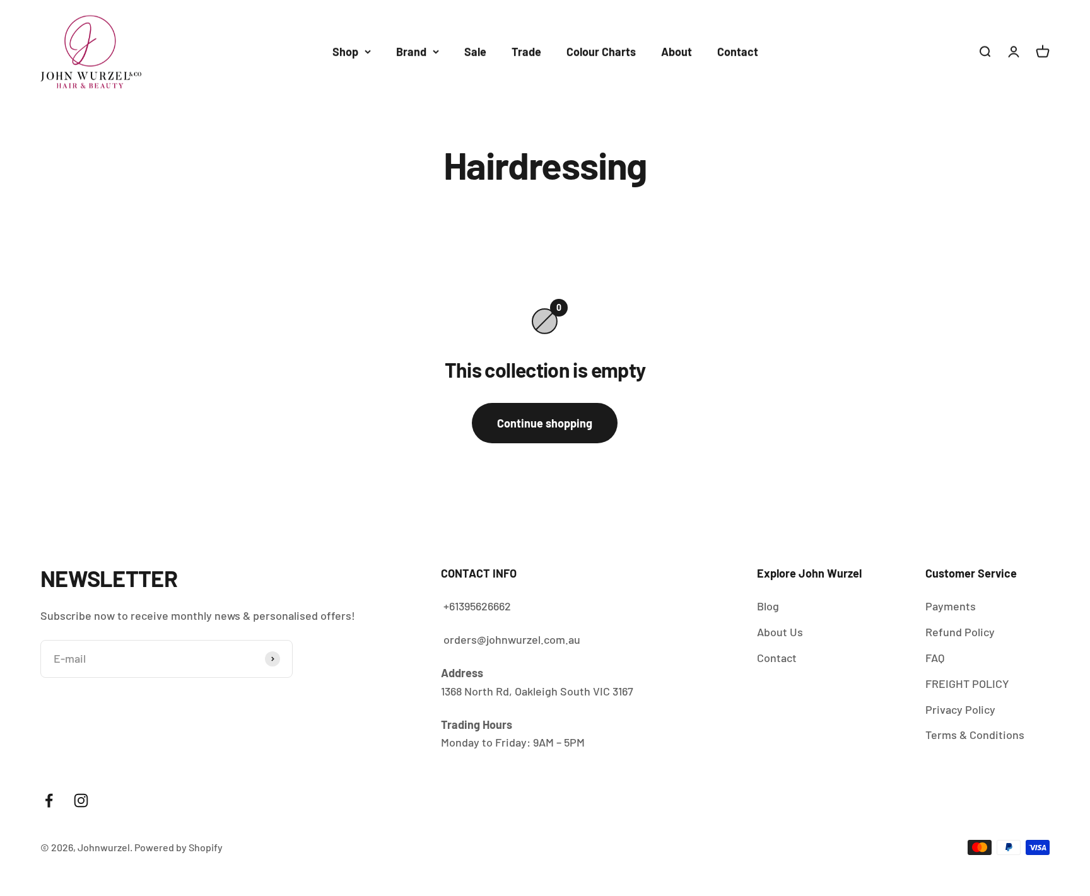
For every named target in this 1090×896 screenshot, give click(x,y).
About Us (780, 632)
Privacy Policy (960, 709)
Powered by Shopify (178, 847)
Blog (768, 606)
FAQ (934, 658)
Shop (345, 52)
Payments (950, 606)
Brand (411, 52)
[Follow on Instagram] (81, 800)
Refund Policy (960, 632)
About (676, 52)
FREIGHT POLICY (967, 683)
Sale (475, 52)
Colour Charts (601, 52)
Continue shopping (544, 423)
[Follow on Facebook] (48, 800)
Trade (526, 52)
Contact (737, 52)
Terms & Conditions (974, 735)
